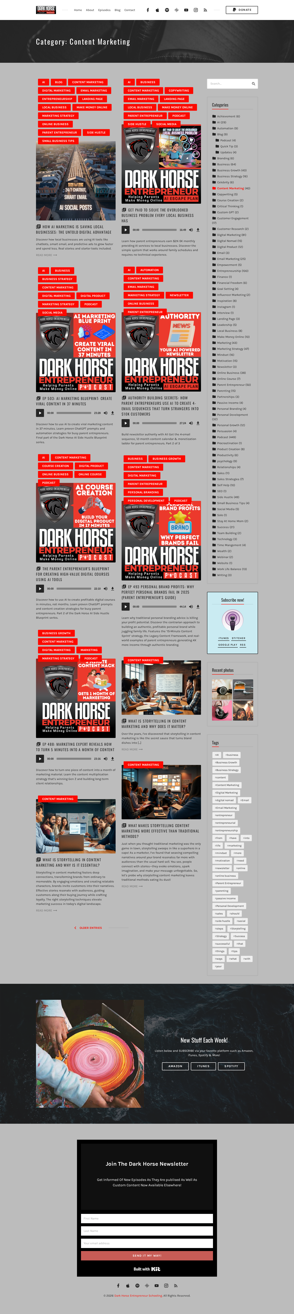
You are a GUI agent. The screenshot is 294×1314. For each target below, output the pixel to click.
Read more (44, 255)
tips (235, 951)
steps (219, 928)
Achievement (226, 116)
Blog (117, 10)
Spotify (231, 1066)
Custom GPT (225, 212)
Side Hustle (96, 132)
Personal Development (146, 500)
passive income (226, 898)
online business (226, 875)
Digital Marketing (56, 90)
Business (147, 82)
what (234, 958)
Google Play (227, 644)
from (219, 837)
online (241, 868)
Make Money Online (92, 107)
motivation (223, 860)
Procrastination (227, 443)
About (90, 10)
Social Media (166, 124)
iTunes (224, 638)
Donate (245, 10)
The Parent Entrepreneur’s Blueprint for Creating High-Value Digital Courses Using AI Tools (73, 574)
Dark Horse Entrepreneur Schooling (138, 1295)
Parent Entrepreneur (59, 132)
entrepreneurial (225, 822)
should (235, 913)
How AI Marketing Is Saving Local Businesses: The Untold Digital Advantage (74, 229)
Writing (222, 575)
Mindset (223, 355)
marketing (235, 845)
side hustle (223, 920)
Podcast (179, 116)
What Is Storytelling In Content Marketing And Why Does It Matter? (154, 723)
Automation (149, 270)
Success (223, 527)
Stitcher (238, 638)
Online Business (55, 124)
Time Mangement (229, 545)
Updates (226, 152)
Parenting (223, 391)
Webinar (222, 557)
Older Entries (91, 928)
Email (221, 253)
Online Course (90, 474)
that (240, 943)
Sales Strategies (228, 479)
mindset (221, 852)
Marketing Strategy (58, 116)
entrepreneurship (227, 830)
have (233, 837)
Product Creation (228, 449)
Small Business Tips (58, 141)
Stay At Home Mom (230, 521)
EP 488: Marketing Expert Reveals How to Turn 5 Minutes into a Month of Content (75, 747)
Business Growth (167, 459)
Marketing (89, 650)
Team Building (227, 533)
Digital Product (93, 296)
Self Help (223, 485)
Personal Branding (143, 492)
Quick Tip (226, 146)
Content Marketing (87, 82)
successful (223, 943)
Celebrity (223, 182)
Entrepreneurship (57, 99)
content (221, 777)
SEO (220, 491)
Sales (221, 473)
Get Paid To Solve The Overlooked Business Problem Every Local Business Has (158, 215)
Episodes (104, 10)
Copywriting (179, 90)
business (232, 754)
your (219, 966)
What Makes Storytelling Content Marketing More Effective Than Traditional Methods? (161, 831)
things (220, 951)
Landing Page (92, 99)
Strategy (221, 936)
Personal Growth (228, 425)
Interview (223, 313)
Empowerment (227, 265)
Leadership (224, 325)
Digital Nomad (227, 241)
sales (219, 913)
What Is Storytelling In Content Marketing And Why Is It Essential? (68, 862)
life (218, 845)
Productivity (225, 455)
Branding (223, 158)
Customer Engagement (233, 218)
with (247, 958)
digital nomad (225, 800)
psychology (224, 461)
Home (78, 10)
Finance (222, 277)
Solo (220, 515)
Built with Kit (147, 1269)
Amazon (175, 1066)
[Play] (126, 230)
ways (219, 958)
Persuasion (224, 431)
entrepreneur (224, 815)
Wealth (222, 551)
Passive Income (228, 403)
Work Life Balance (229, 569)
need (241, 860)
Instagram (224, 307)
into (247, 837)
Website (222, 563)
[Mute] (191, 230)
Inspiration (224, 301)
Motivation (224, 361)
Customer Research (230, 229)
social (241, 920)
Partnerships (226, 397)
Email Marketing (94, 90)
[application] (161, 230)
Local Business (54, 107)
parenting (222, 890)
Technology (224, 539)
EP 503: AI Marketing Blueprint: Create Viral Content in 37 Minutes (74, 401)
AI (43, 82)
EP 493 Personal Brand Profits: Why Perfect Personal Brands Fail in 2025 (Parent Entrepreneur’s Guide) (158, 592)
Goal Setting (225, 289)
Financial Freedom (229, 283)
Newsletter (179, 295)
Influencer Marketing (231, 295)
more (238, 852)
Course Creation (55, 466)
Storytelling (238, 928)
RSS (243, 644)
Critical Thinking (228, 206)
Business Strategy (57, 279)
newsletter (222, 868)
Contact (129, 10)
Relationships (226, 467)
